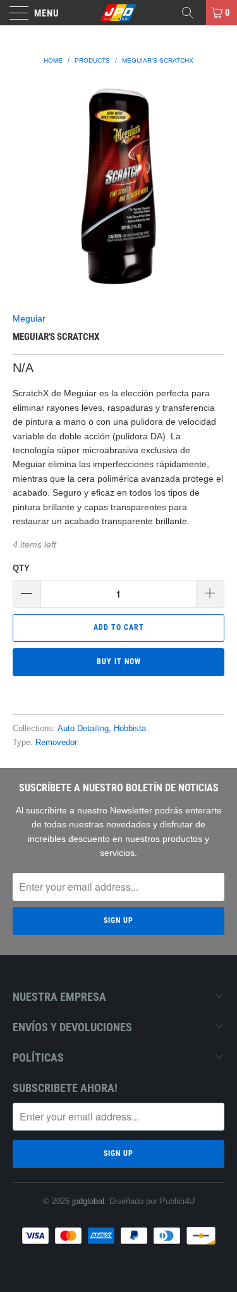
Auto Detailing (83, 728)
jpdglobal (88, 1201)
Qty (21, 568)
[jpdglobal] (118, 12)
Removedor (56, 742)
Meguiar (29, 318)
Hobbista (130, 728)
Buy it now (119, 661)
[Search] (192, 12)
